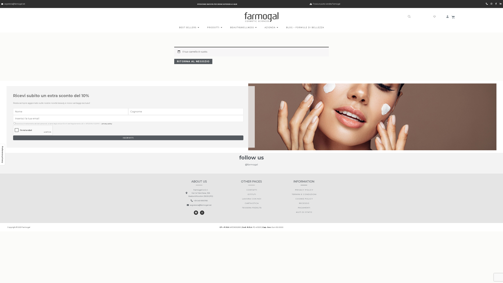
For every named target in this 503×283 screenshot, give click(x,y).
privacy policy (107, 124)
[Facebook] (196, 213)
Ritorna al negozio (193, 61)
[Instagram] (202, 213)
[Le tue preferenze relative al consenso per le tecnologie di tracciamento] (2, 154)
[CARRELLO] (453, 17)
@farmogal (251, 164)
